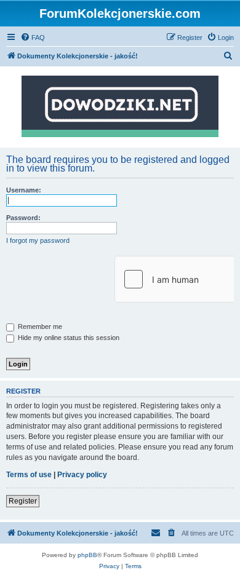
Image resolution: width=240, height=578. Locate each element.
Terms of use (29, 474)
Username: (23, 190)
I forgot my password (38, 240)
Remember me (39, 326)
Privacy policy (82, 474)
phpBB (87, 555)
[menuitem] (32, 37)
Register (23, 501)
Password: (23, 217)
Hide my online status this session (67, 337)
